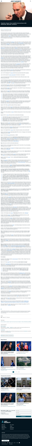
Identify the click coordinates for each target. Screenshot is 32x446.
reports (12, 69)
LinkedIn (11, 327)
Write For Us (4, 427)
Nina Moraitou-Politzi (12, 406)
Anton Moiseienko (23, 369)
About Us (3, 424)
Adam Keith (6, 406)
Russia (14, 321)
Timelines (22, 321)
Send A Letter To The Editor (8, 335)
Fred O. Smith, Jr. (7, 390)
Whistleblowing (26, 321)
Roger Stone (11, 321)
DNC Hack (2, 321)
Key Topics (12, 424)
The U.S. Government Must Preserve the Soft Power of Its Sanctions (24, 367)
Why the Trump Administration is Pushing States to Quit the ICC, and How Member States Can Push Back (7, 353)
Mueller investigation (6, 321)
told (16, 64)
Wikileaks (30, 321)
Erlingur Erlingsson (23, 353)
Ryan (3, 326)
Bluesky (8, 327)
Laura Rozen (10, 29)
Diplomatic (25, 331)
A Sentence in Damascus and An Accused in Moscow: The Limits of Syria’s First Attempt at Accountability (23, 389)
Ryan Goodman (4, 29)
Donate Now (5, 440)
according (22, 61)
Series (11, 426)
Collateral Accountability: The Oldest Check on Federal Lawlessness (8, 388)
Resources (12, 427)
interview (5, 160)
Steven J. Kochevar (23, 405)
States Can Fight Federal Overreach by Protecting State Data (23, 404)
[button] (30, 1)
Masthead (3, 426)
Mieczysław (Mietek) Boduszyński (9, 369)
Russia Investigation (18, 321)
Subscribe (23, 416)
